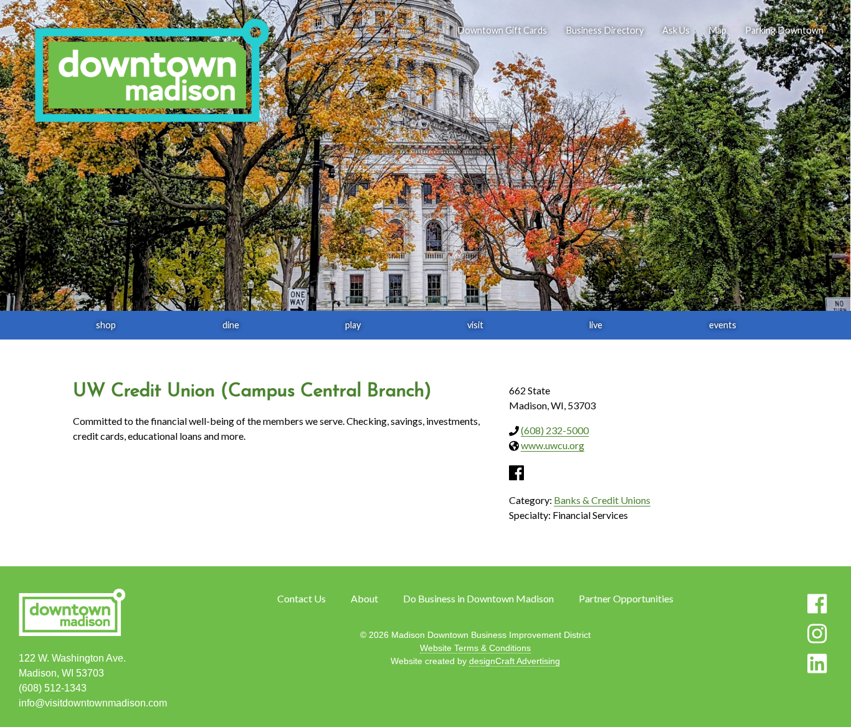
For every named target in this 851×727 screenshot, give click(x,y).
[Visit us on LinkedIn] (817, 663)
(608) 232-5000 (555, 430)
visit (475, 325)
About (364, 598)
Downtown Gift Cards (502, 30)
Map (717, 30)
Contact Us (301, 598)
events (722, 325)
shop (106, 325)
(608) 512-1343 (53, 688)
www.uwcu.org (552, 445)
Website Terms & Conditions (475, 648)
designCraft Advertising (514, 661)
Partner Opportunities (626, 598)
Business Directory (605, 30)
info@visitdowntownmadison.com (93, 703)
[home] (151, 72)
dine (230, 325)
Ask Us (676, 30)
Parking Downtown (784, 30)
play (353, 325)
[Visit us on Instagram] (817, 634)
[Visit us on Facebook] (817, 604)
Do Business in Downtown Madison (478, 598)
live (595, 325)
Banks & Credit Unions (602, 500)
